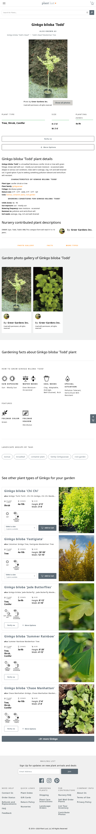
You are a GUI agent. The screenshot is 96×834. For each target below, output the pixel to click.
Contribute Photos (64, 813)
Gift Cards (26, 797)
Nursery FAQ (64, 795)
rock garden (30, 195)
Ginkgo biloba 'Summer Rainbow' (29, 636)
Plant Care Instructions (45, 800)
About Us (82, 793)
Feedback (7, 813)
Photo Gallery (26, 245)
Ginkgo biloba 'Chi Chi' (21, 491)
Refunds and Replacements (9, 803)
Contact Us (7, 793)
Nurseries (26, 806)
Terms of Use (83, 797)
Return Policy (28, 802)
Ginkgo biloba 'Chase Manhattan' (29, 688)
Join (69, 771)
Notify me (48, 139)
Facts (50, 245)
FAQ (4, 808)
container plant (19, 195)
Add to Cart (49, 528)
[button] (87, 12)
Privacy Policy (84, 802)
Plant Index (27, 793)
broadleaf (20, 456)
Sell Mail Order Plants (66, 800)
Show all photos (62, 102)
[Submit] (91, 12)
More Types (72, 245)
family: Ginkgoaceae (60, 456)
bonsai (9, 195)
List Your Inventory (63, 807)
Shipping (44, 795)
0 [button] (92, 2)
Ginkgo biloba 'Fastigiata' (23, 539)
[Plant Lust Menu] (4, 3)
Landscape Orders (44, 807)
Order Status (8, 797)
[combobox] (20, 527)
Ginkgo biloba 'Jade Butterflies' (28, 587)
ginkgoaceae (17, 186)
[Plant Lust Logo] (49, 3)
